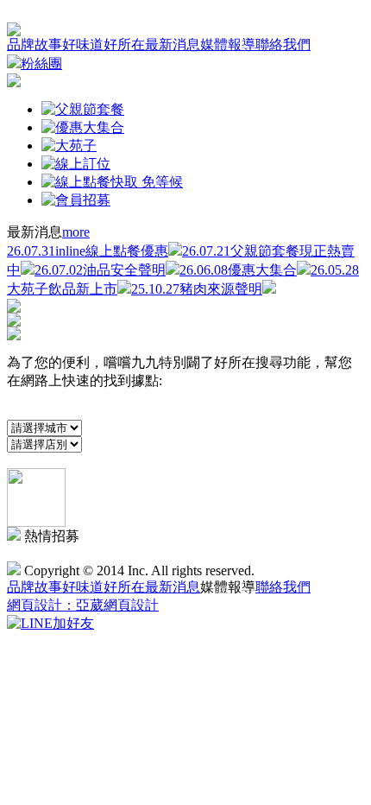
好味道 (83, 44)
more (76, 232)
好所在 (124, 44)
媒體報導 (227, 44)
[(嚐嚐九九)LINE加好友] (50, 623)
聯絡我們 (283, 44)
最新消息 (172, 44)
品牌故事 (34, 44)
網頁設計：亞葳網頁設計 (83, 605)
